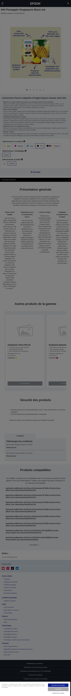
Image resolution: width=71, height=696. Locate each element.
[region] (35, 688)
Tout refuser (58, 689)
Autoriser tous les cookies (58, 685)
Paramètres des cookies (58, 693)
